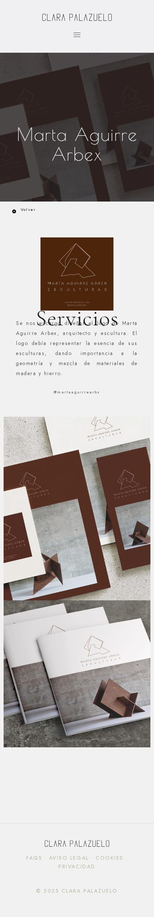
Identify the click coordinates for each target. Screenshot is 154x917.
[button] (77, 35)
